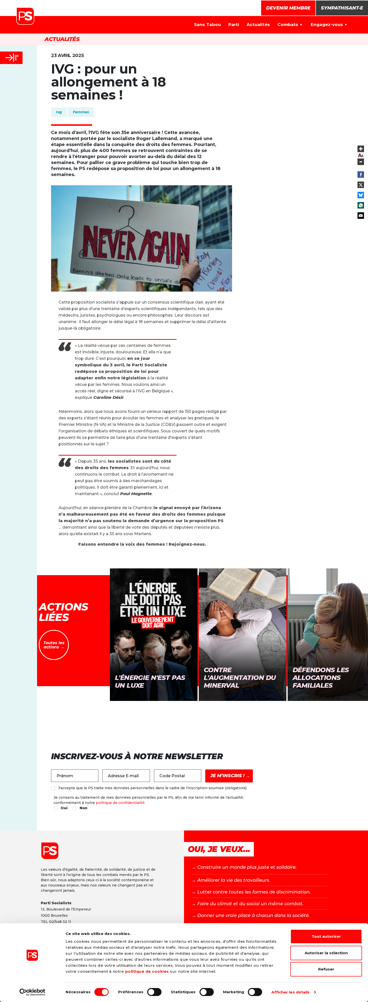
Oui (64, 808)
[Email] (360, 215)
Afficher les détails (290, 992)
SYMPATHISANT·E (342, 8)
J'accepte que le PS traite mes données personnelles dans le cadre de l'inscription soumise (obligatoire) (152, 788)
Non (83, 808)
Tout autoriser (326, 936)
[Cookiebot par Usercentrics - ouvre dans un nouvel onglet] (32, 992)
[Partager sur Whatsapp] (360, 205)
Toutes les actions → (54, 645)
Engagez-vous (327, 24)
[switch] (154, 992)
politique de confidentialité (120, 802)
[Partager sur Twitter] (360, 185)
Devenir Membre (288, 8)
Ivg (59, 112)
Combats (287, 24)
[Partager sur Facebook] (360, 174)
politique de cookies (147, 971)
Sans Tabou (207, 24)
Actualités (258, 24)
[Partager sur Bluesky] (360, 195)
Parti (233, 24)
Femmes (81, 112)
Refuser (326, 969)
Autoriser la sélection (326, 952)
